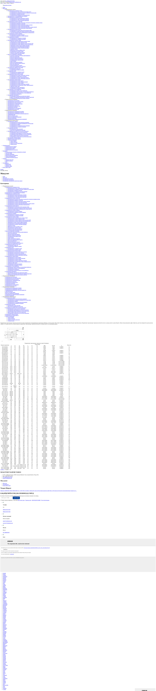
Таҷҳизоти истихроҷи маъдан (11, 157)
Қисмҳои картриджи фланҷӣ (16, 57)
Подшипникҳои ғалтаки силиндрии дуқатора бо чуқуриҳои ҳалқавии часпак (26, 22)
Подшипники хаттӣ (12, 70)
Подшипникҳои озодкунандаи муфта (15, 101)
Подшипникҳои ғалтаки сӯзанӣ (14, 40)
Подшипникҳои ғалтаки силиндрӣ (15, 21)
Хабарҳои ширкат (9, 160)
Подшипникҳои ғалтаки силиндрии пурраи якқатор (21, 28)
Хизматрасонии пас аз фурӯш (11, 149)
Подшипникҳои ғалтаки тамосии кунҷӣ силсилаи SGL (21, 44)
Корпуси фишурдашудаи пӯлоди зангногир (19, 135)
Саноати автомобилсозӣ (10, 156)
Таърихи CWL (8, 165)
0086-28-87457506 (6, 511)
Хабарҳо (4, 158)
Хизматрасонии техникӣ (10, 147)
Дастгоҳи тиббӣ (8, 153)
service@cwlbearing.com (8, 523)
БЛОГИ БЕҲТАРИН (36, 500)
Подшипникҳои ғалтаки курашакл (15, 33)
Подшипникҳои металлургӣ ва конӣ (15, 74)
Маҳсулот (5, 8)
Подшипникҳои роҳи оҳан (13, 109)
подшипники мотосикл (12, 107)
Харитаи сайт (28, 500)
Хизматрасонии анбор (10, 148)
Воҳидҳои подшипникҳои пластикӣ (17, 130)
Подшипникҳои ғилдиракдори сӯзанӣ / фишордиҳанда (21, 85)
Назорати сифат (8, 166)
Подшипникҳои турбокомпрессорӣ (15, 103)
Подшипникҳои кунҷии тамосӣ (16, 80)
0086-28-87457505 (6, 509)
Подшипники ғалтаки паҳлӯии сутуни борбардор (20, 92)
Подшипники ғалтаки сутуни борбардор (18, 90)
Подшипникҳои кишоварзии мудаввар (16, 111)
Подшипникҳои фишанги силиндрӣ (17, 23)
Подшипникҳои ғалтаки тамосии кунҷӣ (18, 42)
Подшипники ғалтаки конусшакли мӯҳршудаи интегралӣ (22, 31)
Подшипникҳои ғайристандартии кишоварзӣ (17, 119)
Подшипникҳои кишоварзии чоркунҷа (16, 112)
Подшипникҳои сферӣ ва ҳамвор (17, 69)
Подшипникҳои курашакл (13, 36)
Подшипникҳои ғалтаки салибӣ (17, 82)
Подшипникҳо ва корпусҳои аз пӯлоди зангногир (18, 131)
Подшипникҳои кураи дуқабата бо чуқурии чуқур (20, 11)
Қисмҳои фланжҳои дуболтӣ (16, 65)
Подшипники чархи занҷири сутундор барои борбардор (22, 91)
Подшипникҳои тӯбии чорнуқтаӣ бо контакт (19, 19)
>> (4, 469)
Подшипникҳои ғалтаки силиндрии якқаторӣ (19, 25)
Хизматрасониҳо (6, 145)
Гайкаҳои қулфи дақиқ (15, 86)
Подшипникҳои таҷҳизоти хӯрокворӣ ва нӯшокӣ (15, 152)
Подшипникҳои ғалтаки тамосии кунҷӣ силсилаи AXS (21, 43)
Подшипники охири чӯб (15, 68)
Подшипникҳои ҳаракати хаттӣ (16, 73)
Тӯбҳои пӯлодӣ (13, 144)
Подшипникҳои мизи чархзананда (17, 87)
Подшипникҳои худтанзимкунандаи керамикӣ (20, 125)
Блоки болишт (13, 61)
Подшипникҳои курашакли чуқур (15, 10)
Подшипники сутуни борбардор (14, 89)
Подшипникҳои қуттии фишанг (14, 108)
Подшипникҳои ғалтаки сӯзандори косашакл (19, 47)
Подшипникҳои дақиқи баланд (14, 79)
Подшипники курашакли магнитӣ (17, 13)
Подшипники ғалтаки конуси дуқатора (18, 76)
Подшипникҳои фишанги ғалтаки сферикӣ (19, 35)
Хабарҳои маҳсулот (9, 159)
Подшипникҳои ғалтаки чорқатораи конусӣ (19, 77)
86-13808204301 (6, 532)
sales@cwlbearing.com (7, 478)
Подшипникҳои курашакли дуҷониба (18, 38)
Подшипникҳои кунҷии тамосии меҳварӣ (19, 81)
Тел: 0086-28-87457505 (10, 1)
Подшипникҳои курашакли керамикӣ (18, 126)
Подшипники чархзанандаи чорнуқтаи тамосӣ (20, 96)
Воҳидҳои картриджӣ (14, 56)
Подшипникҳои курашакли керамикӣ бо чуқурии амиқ (21, 123)
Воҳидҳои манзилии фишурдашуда (17, 63)
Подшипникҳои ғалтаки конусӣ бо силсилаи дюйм (21, 30)
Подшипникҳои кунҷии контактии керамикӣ (19, 122)
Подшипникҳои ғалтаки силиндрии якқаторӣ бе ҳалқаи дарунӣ (23, 27)
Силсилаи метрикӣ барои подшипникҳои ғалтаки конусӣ (22, 32)
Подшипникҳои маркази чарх (14, 105)
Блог (6, 161)
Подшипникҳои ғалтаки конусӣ (14, 29)
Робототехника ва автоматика (11, 155)
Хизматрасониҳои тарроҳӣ (11, 146)
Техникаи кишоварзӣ (9, 154)
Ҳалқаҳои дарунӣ (14, 49)
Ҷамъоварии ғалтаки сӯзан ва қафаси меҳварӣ (19, 45)
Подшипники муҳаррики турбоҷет (17, 88)
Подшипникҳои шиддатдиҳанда (14, 102)
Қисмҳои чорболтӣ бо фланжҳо (16, 58)
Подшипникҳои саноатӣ (8, 178)
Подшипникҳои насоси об (13, 104)
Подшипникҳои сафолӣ (13, 121)
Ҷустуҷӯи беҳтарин (45, 500)
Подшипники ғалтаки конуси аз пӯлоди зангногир (20, 136)
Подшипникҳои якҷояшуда (16, 93)
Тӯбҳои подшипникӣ (12, 139)
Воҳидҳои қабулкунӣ (14, 64)
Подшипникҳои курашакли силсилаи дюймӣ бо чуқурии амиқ (23, 12)
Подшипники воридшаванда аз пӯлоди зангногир (20, 133)
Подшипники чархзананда (13, 95)
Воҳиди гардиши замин (13, 115)
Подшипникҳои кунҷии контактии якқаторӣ (19, 20)
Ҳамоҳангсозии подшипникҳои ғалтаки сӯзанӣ (20, 41)
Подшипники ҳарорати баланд (14, 137)
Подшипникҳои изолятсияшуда (14, 138)
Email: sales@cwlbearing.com (15, 2)
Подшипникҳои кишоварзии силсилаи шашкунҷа (18, 113)
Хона (4, 7)
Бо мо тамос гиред (7, 167)
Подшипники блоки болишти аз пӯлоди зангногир (20, 134)
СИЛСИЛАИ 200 (11, 114)
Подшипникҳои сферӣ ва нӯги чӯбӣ (15, 67)
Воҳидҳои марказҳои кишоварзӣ (14, 116)
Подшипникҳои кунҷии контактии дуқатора (19, 18)
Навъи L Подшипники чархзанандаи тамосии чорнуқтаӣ (22, 97)
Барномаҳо (5, 150)
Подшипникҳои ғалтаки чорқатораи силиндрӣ (20, 78)
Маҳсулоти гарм (21, 500)
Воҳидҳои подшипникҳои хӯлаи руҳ (18, 66)
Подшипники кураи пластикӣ (16, 129)
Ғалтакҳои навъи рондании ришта (17, 53)
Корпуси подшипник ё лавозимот (15, 54)
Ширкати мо (8, 164)
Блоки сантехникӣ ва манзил (16, 62)
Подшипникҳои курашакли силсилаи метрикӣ (20, 15)
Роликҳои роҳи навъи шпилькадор (17, 52)
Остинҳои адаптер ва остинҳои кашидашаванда (20, 55)
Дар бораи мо (6, 162)
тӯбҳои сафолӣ (13, 141)
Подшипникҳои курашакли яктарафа (18, 39)
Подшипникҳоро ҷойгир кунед (16, 59)
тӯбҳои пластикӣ (13, 142)
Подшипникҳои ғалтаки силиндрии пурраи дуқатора (21, 24)
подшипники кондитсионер (13, 100)
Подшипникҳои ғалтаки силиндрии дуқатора (19, 75)
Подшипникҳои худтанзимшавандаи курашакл (17, 16)
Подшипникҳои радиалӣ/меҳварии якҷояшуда (19, 46)
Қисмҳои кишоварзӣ (12, 118)
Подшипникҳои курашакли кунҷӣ (15, 17)
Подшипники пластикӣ (13, 127)
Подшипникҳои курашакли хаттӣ (17, 72)
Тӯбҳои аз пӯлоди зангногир (16, 143)
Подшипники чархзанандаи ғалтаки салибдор (19, 98)
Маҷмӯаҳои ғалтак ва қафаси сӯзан (17, 50)
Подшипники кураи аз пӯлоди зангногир (18, 132)
